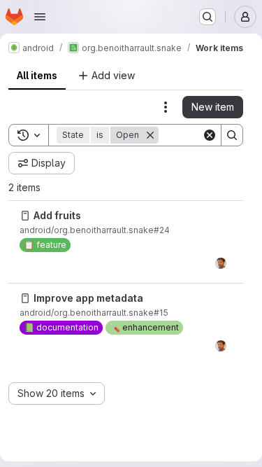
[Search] (232, 135)
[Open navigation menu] (40, 17)
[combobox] (56, 393)
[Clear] (209, 135)
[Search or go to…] (207, 16)
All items (37, 75)
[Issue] (25, 215)
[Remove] (150, 135)
